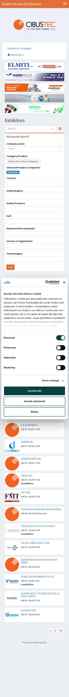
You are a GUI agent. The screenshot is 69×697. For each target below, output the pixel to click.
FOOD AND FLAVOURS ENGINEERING (41, 509)
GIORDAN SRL (28, 610)
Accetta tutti (34, 390)
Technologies (14, 253)
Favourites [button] (16, 54)
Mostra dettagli (50, 380)
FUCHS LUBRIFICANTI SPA (35, 542)
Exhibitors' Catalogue (19, 48)
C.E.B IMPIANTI (29, 425)
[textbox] (8, 183)
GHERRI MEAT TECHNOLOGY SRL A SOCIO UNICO (40, 595)
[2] (61, 630)
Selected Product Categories (23, 167)
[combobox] (30, 129)
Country (11, 178)
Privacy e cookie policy (34, 642)
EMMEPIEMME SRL (31, 458)
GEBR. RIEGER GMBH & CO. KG (37, 576)
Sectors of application (19, 241)
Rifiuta (34, 411)
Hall (8, 215)
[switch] (60, 347)
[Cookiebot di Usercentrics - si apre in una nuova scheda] (45, 282)
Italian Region (14, 190)
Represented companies (20, 228)
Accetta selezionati (34, 401)
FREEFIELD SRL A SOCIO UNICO (38, 526)
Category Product (16, 156)
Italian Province (15, 203)
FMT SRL (25, 492)
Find (11, 267)
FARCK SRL (27, 475)
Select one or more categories (23, 161)
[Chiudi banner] (64, 282)
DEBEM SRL (27, 441)
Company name (15, 143)
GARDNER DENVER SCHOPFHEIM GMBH (39, 561)
